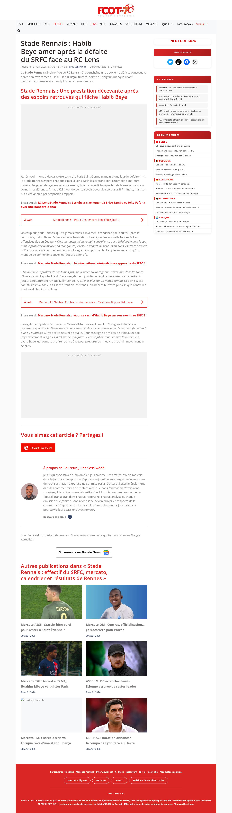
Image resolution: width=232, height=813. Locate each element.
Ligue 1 (165, 24)
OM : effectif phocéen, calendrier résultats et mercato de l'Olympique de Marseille (180, 112)
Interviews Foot (104, 771)
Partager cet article (41, 447)
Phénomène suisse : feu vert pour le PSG (175, 150)
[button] (19, 30)
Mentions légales (77, 780)
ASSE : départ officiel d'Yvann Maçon (173, 212)
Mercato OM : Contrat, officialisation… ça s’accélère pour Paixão (115, 627)
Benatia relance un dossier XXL (170, 164)
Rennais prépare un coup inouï (170, 169)
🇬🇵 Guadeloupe (165, 198)
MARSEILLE (34, 24)
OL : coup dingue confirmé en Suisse (173, 146)
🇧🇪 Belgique (163, 160)
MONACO (72, 24)
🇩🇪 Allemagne (164, 179)
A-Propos (101, 780)
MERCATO (151, 24)
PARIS (20, 24)
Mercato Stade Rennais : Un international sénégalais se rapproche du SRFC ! (91, 263)
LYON (47, 24)
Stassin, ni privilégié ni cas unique (171, 174)
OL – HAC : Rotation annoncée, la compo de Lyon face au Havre (110, 740)
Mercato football (85, 771)
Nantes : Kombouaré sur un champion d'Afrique (178, 226)
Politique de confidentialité (148, 780)
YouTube (153, 771)
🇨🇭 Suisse (161, 141)
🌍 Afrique (162, 217)
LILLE (84, 24)
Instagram (131, 771)
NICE (102, 24)
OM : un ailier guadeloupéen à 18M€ (173, 202)
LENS (93, 24)
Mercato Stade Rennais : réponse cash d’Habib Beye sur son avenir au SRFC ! (91, 315)
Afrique (200, 24)
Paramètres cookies (170, 771)
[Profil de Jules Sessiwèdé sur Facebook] (70, 517)
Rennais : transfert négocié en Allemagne (175, 188)
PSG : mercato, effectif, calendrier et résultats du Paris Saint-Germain (181, 121)
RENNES (58, 24)
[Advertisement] (84, 138)
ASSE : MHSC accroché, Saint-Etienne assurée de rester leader (111, 683)
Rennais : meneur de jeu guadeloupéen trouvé (177, 207)
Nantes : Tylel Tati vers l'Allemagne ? (173, 183)
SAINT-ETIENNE (133, 24)
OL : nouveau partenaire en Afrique (172, 221)
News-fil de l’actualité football (172, 105)
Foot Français (185, 24)
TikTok (142, 771)
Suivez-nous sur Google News (80, 552)
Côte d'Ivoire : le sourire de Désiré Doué (174, 231)
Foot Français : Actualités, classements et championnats (178, 89)
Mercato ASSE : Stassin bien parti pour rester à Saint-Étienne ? (46, 627)
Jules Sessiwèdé (91, 467)
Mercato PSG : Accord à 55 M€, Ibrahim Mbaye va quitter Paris (45, 683)
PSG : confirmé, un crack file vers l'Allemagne (177, 193)
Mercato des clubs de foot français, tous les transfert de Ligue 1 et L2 (179, 98)
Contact (119, 780)
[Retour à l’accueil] (116, 10)
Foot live (69, 771)
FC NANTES (115, 24)
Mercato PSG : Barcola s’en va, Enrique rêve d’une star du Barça (46, 740)
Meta (121, 771)
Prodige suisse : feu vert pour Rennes (173, 155)
